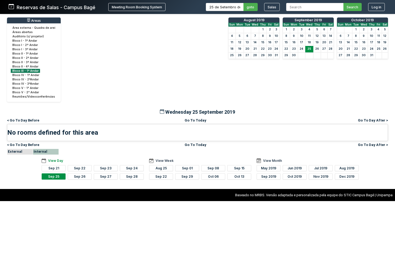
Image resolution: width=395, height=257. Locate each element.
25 (232, 55)
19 (239, 49)
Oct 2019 (295, 176)
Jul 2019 (320, 168)
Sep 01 (187, 168)
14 (255, 42)
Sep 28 (132, 176)
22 (263, 49)
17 (276, 42)
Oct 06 (213, 176)
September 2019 (308, 20)
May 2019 (268, 168)
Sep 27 (106, 176)
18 (232, 49)
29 (263, 55)
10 (276, 36)
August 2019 (254, 20)
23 (270, 49)
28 (255, 55)
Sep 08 (213, 168)
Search (352, 7)
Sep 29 (187, 176)
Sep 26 (79, 176)
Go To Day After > (373, 120)
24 (276, 49)
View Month (272, 161)
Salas (272, 7)
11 (232, 42)
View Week (165, 161)
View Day (55, 161)
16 (269, 42)
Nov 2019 (320, 176)
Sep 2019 (268, 176)
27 (247, 55)
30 (270, 55)
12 (239, 42)
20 (247, 49)
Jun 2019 (295, 168)
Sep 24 (132, 168)
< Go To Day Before (23, 120)
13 (247, 42)
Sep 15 (239, 168)
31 (276, 55)
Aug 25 (161, 168)
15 (262, 42)
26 (240, 55)
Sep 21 (53, 168)
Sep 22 (79, 168)
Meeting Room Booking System (137, 7)
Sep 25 (53, 176)
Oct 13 (239, 176)
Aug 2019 (346, 168)
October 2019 (362, 20)
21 (255, 49)
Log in (376, 7)
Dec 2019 (346, 176)
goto (250, 7)
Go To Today (195, 120)
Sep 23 (106, 168)
